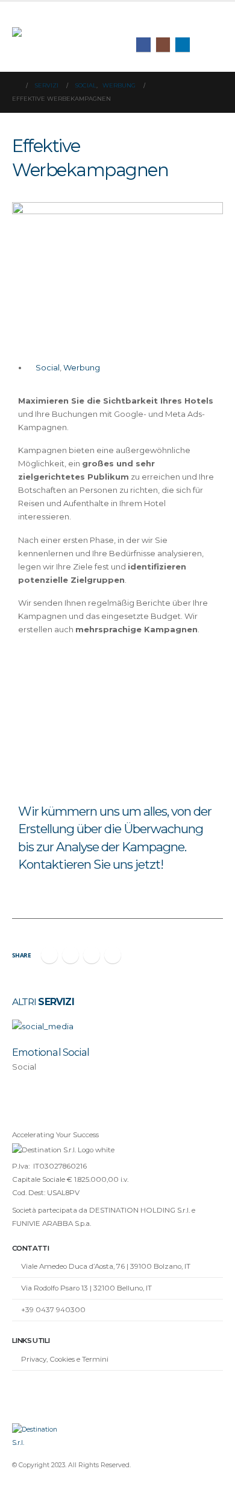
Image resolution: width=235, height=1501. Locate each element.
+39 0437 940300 (53, 1310)
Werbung (81, 367)
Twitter (70, 955)
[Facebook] (143, 44)
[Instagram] (163, 44)
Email (112, 955)
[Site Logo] (63, 37)
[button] (213, 22)
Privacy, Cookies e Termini (64, 1359)
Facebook (49, 955)
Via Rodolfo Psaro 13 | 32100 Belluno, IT (86, 1288)
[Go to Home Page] (15, 85)
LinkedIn (91, 955)
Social (48, 367)
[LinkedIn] (182, 44)
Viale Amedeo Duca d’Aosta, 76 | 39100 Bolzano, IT (105, 1266)
